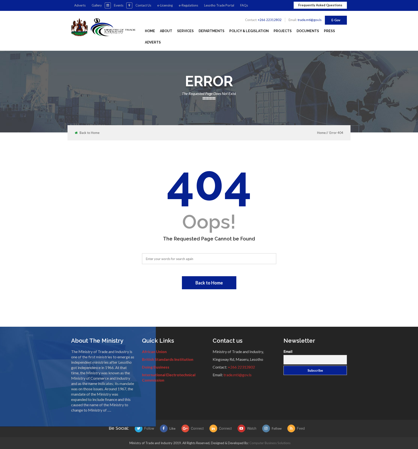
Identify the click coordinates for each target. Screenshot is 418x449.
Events (118, 5)
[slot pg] (186, 428)
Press (329, 31)
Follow (277, 428)
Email (288, 351)
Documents (308, 31)
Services (185, 31)
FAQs (244, 5)
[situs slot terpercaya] (242, 428)
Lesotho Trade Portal (219, 5)
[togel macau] (292, 428)
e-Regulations (188, 5)
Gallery (97, 5)
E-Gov (335, 20)
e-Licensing (165, 5)
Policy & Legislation (249, 31)
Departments (211, 31)
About (166, 31)
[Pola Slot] (214, 428)
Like (172, 428)
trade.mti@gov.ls (309, 20)
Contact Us (143, 5)
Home (150, 31)
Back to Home (89, 132)
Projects (283, 31)
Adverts (80, 5)
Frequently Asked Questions (320, 5)
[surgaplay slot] (139, 428)
